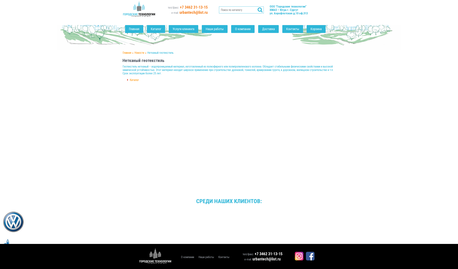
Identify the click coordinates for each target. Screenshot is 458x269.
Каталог (156, 29)
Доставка (268, 29)
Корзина (316, 29)
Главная (134, 29)
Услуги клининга (183, 29)
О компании (243, 29)
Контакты (292, 29)
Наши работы (215, 29)
